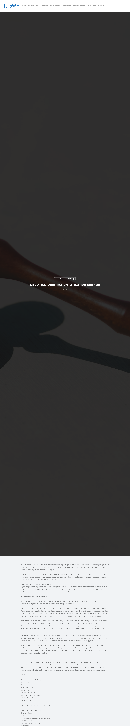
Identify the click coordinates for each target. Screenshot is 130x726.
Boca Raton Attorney (65, 279)
